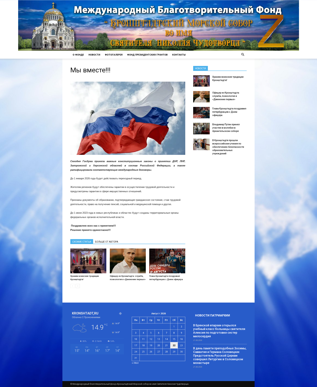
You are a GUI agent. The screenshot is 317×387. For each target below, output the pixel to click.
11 (143, 339)
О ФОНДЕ (78, 54)
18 (143, 345)
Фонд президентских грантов (147, 54)
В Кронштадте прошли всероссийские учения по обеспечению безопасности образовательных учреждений (228, 147)
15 (174, 339)
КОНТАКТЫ (179, 54)
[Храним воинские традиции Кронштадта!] (88, 261)
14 (166, 339)
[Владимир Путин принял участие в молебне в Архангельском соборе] (201, 128)
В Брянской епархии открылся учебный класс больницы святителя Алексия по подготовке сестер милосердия (219, 331)
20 (158, 345)
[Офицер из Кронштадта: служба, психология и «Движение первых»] (128, 261)
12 (151, 339)
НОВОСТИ (94, 54)
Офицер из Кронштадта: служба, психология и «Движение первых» (226, 96)
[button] (243, 55)
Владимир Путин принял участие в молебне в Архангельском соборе (226, 127)
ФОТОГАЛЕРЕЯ (114, 54)
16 (181, 339)
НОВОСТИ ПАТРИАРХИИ (212, 315)
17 (135, 345)
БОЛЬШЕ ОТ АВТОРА (106, 241)
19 (151, 345)
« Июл (135, 362)
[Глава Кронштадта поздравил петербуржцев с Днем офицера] (167, 261)
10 (135, 339)
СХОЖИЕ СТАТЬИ (81, 241)
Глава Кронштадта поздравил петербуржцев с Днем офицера (229, 111)
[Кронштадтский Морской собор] (158, 25)
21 (166, 345)
